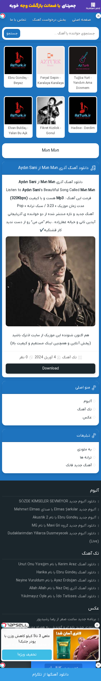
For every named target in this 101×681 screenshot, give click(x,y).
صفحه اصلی (81, 19)
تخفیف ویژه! (26, 654)
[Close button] (97, 625)
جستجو (12, 33)
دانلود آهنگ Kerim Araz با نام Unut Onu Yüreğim (57, 564)
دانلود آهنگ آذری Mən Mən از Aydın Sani (53, 168)
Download (50, 368)
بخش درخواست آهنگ (49, 19)
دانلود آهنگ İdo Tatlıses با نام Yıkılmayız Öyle (58, 596)
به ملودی (84, 449)
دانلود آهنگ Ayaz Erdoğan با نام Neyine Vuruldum (56, 580)
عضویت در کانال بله (63, 668)
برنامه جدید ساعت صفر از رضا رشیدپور (66, 619)
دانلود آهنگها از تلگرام (50, 674)
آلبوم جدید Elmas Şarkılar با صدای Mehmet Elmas (55, 509)
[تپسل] (2, 15)
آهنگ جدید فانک (79, 465)
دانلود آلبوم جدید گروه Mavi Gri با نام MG (64, 525)
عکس (87, 417)
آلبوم (88, 401)
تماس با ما (18, 19)
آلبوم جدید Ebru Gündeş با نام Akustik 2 (64, 517)
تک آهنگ (69, 357)
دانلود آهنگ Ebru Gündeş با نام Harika (66, 572)
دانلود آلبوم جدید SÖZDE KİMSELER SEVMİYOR (57, 501)
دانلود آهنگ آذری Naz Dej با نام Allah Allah (62, 588)
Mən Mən (50, 150)
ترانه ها (86, 457)
